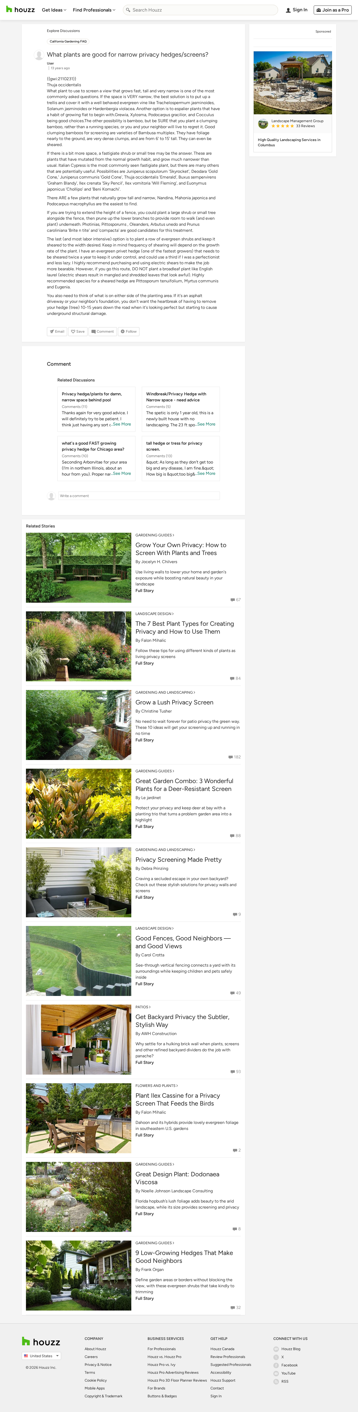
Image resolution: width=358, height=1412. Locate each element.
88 (238, 835)
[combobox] (200, 10)
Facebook (289, 1365)
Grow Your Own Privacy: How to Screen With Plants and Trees (180, 549)
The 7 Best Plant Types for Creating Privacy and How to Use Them (184, 627)
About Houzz (95, 1349)
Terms (90, 1372)
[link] (300, 126)
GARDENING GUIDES (153, 535)
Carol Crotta (152, 954)
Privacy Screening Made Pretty (178, 859)
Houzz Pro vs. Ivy (161, 1364)
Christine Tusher (156, 711)
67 (238, 599)
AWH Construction (159, 1033)
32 (238, 1307)
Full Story (144, 590)
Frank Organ (152, 1269)
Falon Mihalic (153, 640)
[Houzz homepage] (20, 9)
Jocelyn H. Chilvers (159, 561)
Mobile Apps (95, 1388)
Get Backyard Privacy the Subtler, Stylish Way (182, 1020)
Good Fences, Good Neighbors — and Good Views (183, 942)
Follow (131, 331)
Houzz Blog (290, 1349)
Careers (91, 1357)
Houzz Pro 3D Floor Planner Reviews (177, 1380)
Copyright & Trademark (103, 1396)
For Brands (156, 1388)
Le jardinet (151, 797)
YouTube (288, 1373)
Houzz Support (222, 1380)
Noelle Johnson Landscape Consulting (177, 1190)
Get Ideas (52, 10)
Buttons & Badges (162, 1396)
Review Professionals (227, 1357)
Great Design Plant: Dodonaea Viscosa (177, 1178)
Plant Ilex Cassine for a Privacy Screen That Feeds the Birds (177, 1099)
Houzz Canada (222, 1349)
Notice (106, 1364)
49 (238, 992)
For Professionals (162, 1349)
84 (238, 678)
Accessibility (220, 1372)
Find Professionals (92, 10)
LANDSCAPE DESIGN (153, 614)
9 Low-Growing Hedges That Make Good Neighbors (184, 1256)
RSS (285, 1381)
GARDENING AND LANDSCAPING (164, 692)
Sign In (216, 1396)
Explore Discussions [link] (63, 31)
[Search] (128, 10)
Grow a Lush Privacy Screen (174, 702)
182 (237, 756)
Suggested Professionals (230, 1364)
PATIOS (141, 1007)
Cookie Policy (96, 1380)
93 (238, 1071)
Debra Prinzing (154, 868)
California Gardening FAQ (68, 41)
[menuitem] (54, 10)
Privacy (90, 1364)
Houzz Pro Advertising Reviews (173, 1372)
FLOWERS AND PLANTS (155, 1086)
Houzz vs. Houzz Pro (164, 1357)
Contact (217, 1388)
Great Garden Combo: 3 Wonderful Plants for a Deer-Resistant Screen (184, 785)
